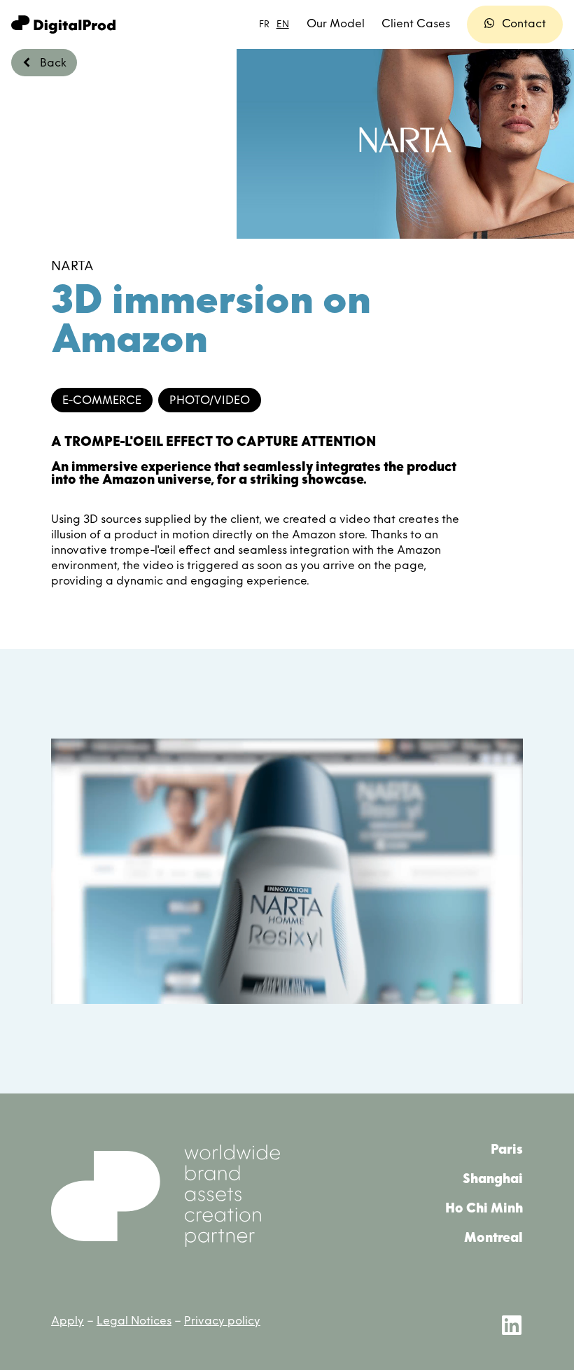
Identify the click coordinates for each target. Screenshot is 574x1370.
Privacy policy (222, 1321)
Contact (524, 24)
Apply (67, 1321)
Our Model (336, 24)
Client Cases (416, 24)
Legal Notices (134, 1321)
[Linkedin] (511, 1325)
